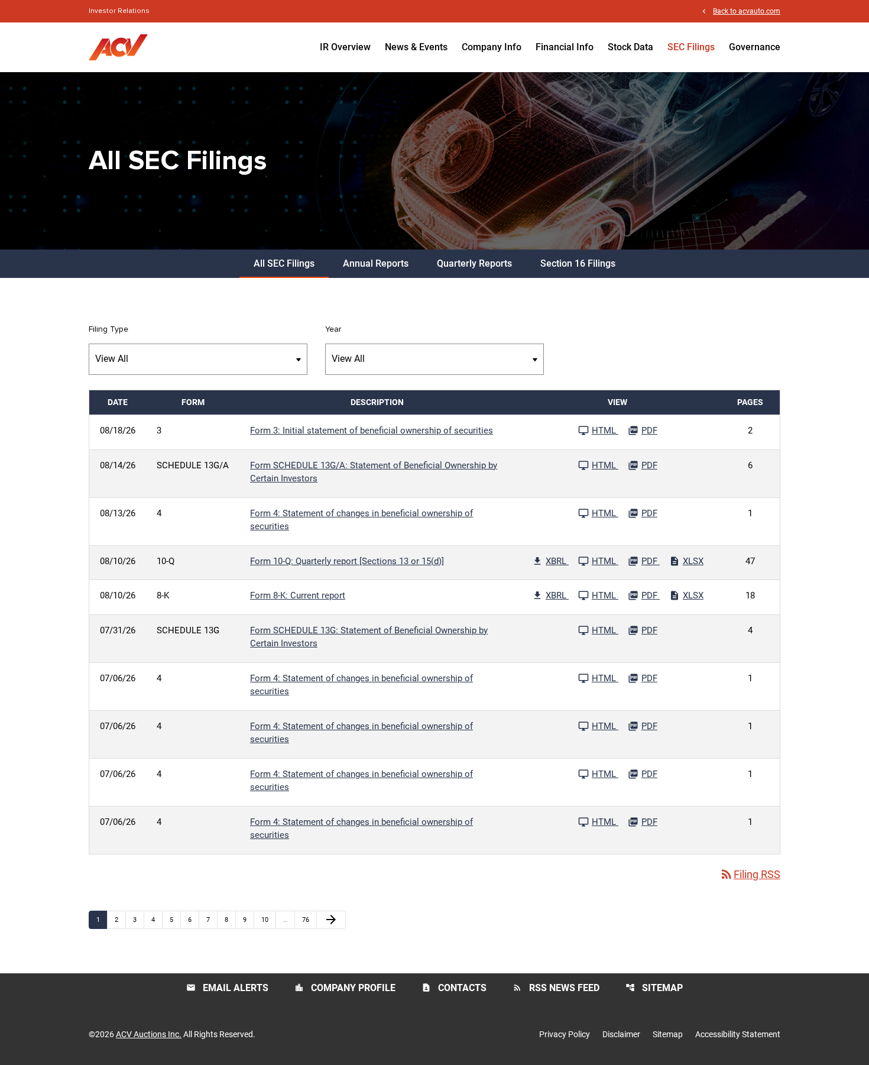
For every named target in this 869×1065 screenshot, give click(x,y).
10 (268, 919)
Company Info (491, 47)
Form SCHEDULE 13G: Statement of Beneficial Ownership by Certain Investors (369, 637)
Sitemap (654, 987)
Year (333, 329)
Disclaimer (621, 1034)
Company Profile (344, 987)
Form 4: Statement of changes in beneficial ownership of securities (361, 520)
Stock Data (630, 47)
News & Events (416, 47)
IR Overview (345, 47)
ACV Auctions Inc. (148, 1034)
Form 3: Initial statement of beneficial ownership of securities (371, 430)
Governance (754, 47)
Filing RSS (749, 874)
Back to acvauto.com (746, 11)
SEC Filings (691, 47)
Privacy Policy (564, 1034)
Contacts (454, 987)
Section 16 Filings (577, 263)
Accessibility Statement (737, 1034)
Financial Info (565, 47)
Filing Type (108, 329)
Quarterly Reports (474, 263)
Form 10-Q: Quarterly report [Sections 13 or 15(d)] (347, 561)
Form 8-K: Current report (297, 595)
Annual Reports (375, 263)
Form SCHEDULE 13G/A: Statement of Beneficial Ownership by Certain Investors (373, 472)
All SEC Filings (284, 263)
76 (308, 919)
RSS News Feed (556, 987)
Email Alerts (227, 987)
